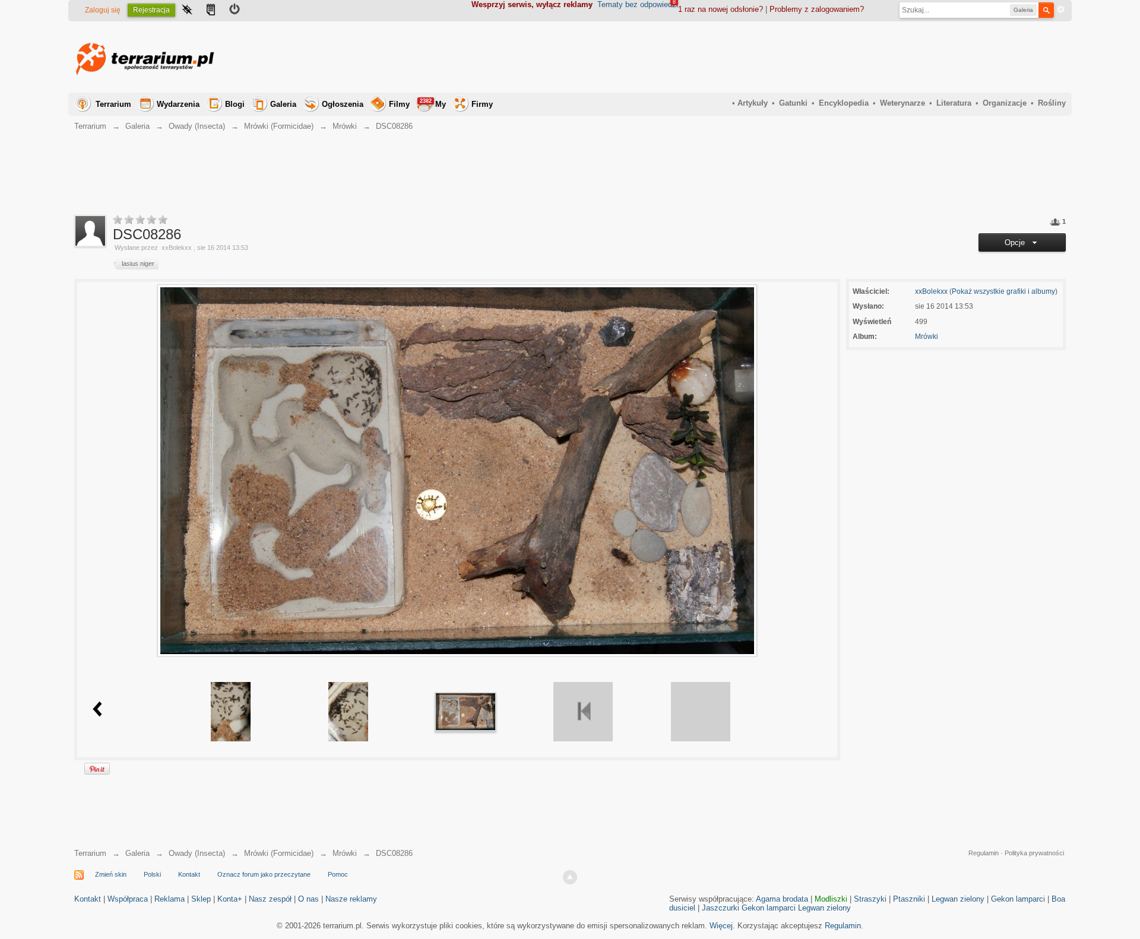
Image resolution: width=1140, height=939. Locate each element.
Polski (152, 874)
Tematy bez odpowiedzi (637, 4)
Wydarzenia (178, 104)
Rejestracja (151, 10)
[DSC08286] (465, 710)
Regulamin (983, 852)
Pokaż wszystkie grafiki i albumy (1003, 291)
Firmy (482, 104)
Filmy (399, 104)
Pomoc (338, 874)
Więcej (721, 925)
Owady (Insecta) (197, 853)
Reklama (169, 898)
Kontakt (189, 874)
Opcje (1017, 242)
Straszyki (870, 898)
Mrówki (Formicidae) (279, 853)
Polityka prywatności (1034, 852)
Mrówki (926, 336)
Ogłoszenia (342, 104)
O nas (308, 898)
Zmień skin (110, 874)
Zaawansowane (1061, 9)
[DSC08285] (348, 710)
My (433, 103)
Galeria (283, 104)
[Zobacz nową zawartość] (211, 11)
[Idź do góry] (570, 877)
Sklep (201, 898)
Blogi (235, 104)
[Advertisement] (850, 57)
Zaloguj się (103, 10)
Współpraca (127, 898)
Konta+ (229, 898)
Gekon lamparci (1018, 898)
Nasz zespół (270, 898)
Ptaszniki (909, 898)
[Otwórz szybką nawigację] (187, 11)
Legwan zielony (958, 898)
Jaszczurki (720, 907)
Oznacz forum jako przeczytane (264, 874)
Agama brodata (782, 898)
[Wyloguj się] (234, 11)
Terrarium (113, 104)
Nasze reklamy (351, 898)
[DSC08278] (231, 710)
